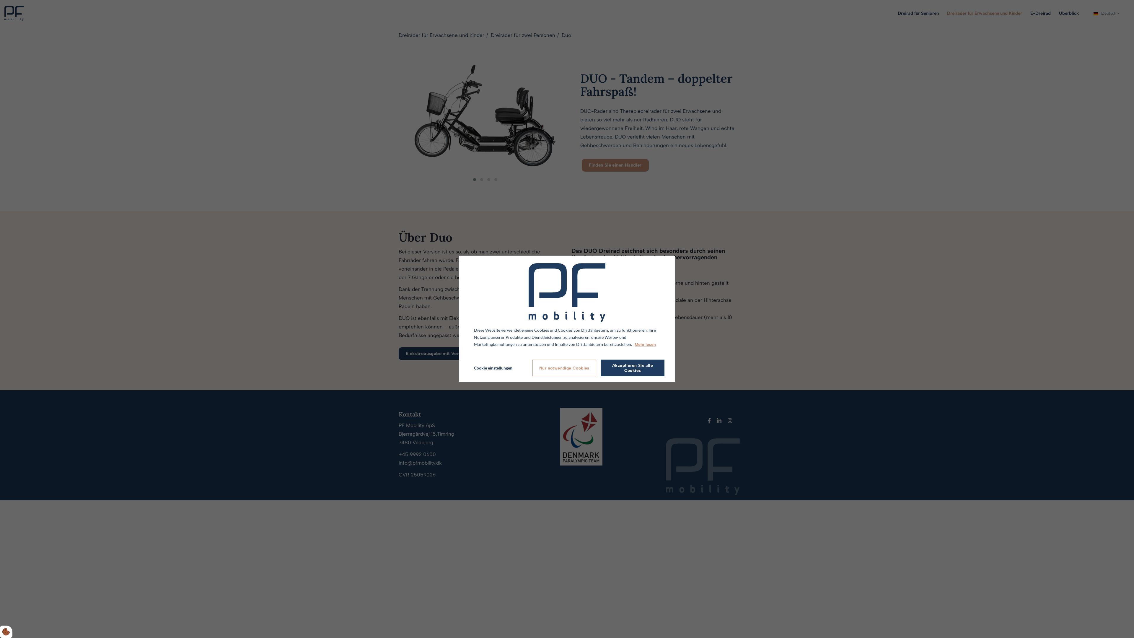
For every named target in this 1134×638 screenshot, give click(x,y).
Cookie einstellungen (493, 367)
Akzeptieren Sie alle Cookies (632, 368)
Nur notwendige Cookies (564, 368)
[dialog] (567, 319)
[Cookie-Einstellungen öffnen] (6, 632)
